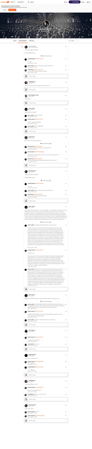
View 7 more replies (47, 222)
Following (31, 41)
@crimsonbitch (39, 337)
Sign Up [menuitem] (88, 2)
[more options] (66, 46)
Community (20, 2)
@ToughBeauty (39, 387)
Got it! (4, 10)
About (15, 41)
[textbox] (47, 76)
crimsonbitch (31, 330)
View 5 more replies (47, 143)
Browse (13, 2)
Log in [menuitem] (83, 2)
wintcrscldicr (31, 65)
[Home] (5, 2)
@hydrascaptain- (39, 58)
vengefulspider (31, 58)
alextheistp (30, 69)
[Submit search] (28, 2)
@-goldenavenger (40, 415)
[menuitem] (71, 40)
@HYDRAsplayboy (40, 151)
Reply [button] (35, 63)
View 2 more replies (47, 301)
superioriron (31, 136)
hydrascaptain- (31, 119)
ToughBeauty (31, 81)
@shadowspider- (40, 361)
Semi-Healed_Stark (33, 95)
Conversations (23, 41)
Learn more (12, 10)
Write (65, 2)
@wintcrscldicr (39, 119)
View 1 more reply (47, 56)
